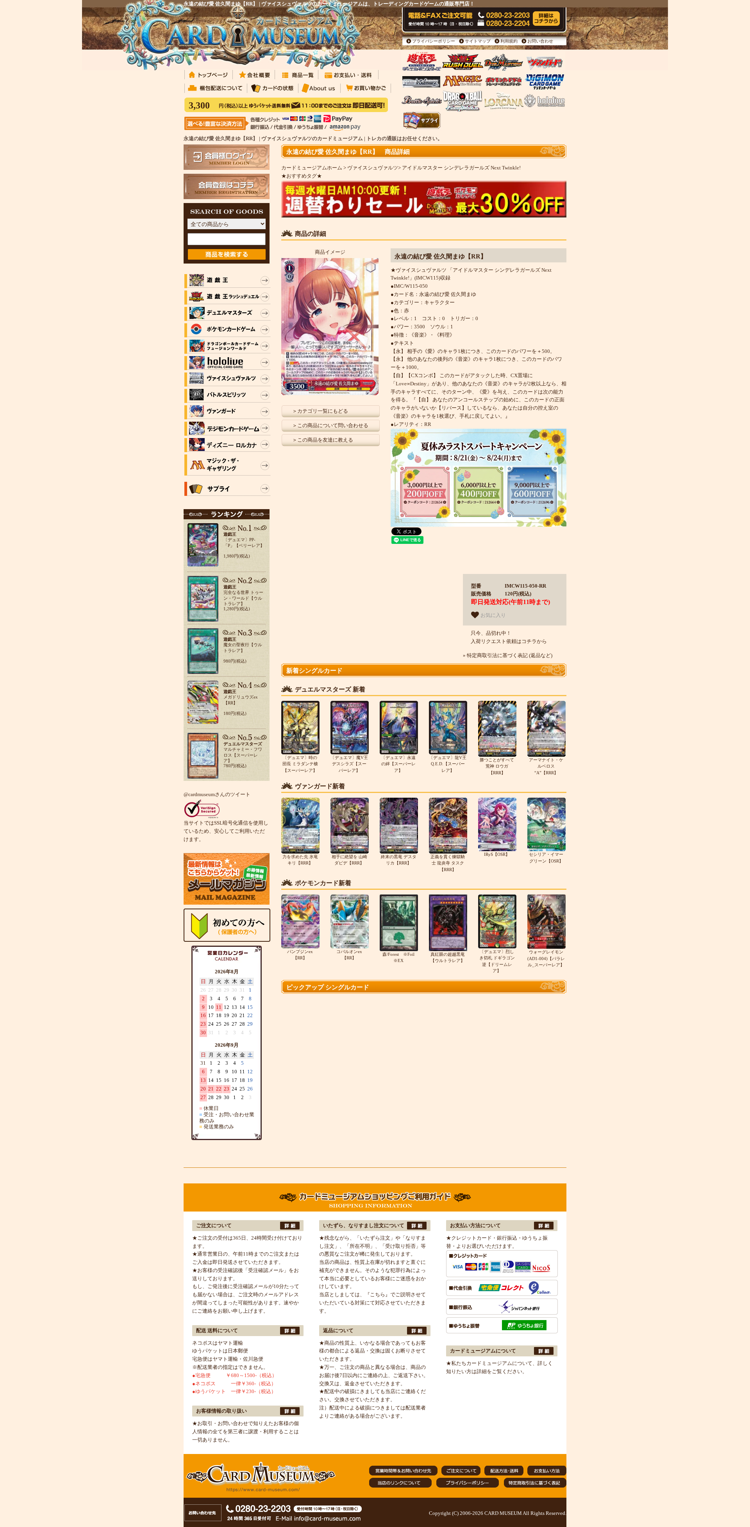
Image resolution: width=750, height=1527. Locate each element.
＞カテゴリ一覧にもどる (320, 411)
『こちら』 (377, 1294)
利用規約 (509, 41)
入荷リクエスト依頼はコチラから (509, 641)
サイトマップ (478, 41)
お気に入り (492, 615)
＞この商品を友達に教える (322, 440)
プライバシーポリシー (433, 41)
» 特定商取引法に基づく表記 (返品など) (507, 655)
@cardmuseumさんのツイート (217, 794)
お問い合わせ (540, 41)
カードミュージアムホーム (311, 168)
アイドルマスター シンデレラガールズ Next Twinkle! (461, 168)
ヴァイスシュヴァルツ (372, 168)
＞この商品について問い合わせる (330, 425)
